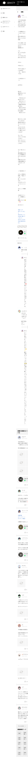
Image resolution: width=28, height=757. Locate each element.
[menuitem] (8, 9)
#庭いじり (20, 210)
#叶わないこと (21, 214)
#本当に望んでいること (21, 217)
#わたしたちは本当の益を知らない (22, 221)
